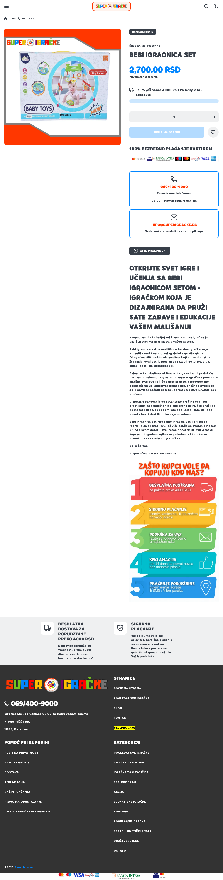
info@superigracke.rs (174, 225)
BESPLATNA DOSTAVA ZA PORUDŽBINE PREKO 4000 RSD (76, 632)
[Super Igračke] (111, 6)
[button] (216, 6)
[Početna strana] (5, 18)
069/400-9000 (174, 187)
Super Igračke (24, 867)
